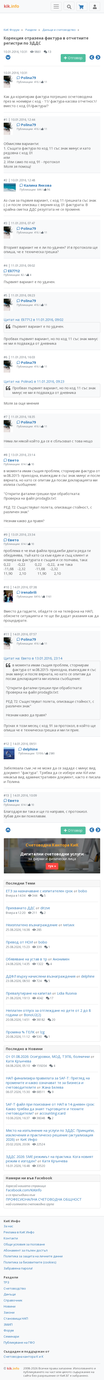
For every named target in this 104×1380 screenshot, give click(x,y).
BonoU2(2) (32, 1015)
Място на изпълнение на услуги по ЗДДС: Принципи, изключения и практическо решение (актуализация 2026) (50, 1135)
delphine (30, 749)
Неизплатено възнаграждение (32, 925)
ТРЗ (6, 1282)
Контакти (11, 1238)
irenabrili (29, 592)
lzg (42, 1032)
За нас (8, 1226)
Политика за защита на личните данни (33, 1256)
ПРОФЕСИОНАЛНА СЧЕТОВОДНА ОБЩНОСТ (44, 1199)
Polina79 (28, 77)
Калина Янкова (38, 185)
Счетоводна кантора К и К (24, 1356)
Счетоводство (15, 1288)
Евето (13, 460)
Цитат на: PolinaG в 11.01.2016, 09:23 (34, 381)
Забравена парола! (18, 1268)
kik (11, 1368)
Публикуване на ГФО (19, 1342)
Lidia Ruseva (67, 993)
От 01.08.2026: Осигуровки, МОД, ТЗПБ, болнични (48, 1056)
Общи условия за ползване (24, 1244)
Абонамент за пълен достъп (26, 1250)
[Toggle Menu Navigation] (56, 6)
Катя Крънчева (18, 1061)
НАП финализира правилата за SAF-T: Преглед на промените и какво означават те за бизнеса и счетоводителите (48, 1082)
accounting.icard (52, 1113)
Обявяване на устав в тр (27, 959)
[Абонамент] (81, 6)
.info (11, 6)
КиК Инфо (28, 1139)
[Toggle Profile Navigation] (94, 6)
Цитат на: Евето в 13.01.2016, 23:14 (33, 658)
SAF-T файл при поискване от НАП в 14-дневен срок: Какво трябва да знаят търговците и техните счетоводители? (50, 1109)
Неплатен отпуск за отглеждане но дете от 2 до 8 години (48, 1012)
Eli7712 (14, 271)
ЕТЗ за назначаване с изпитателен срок (39, 891)
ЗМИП (8, 1324)
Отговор (74, 58)
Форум (9, 1330)
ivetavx (68, 925)
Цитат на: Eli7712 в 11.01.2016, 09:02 (33, 319)
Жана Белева (52, 1087)
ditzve (45, 908)
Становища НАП (16, 1318)
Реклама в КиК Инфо (19, 1232)
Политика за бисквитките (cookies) (30, 1262)
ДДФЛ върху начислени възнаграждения (40, 976)
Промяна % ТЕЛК (20, 1032)
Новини (9, 1306)
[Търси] (69, 6)
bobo (82, 891)
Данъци (10, 1294)
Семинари (11, 1336)
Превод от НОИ (19, 942)
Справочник (13, 1300)
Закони (9, 1312)
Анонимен (61, 959)
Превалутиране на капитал (28, 993)
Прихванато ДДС (20, 908)
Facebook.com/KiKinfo (24, 1190)
